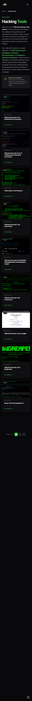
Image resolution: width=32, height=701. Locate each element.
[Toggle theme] (28, 697)
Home (3, 11)
